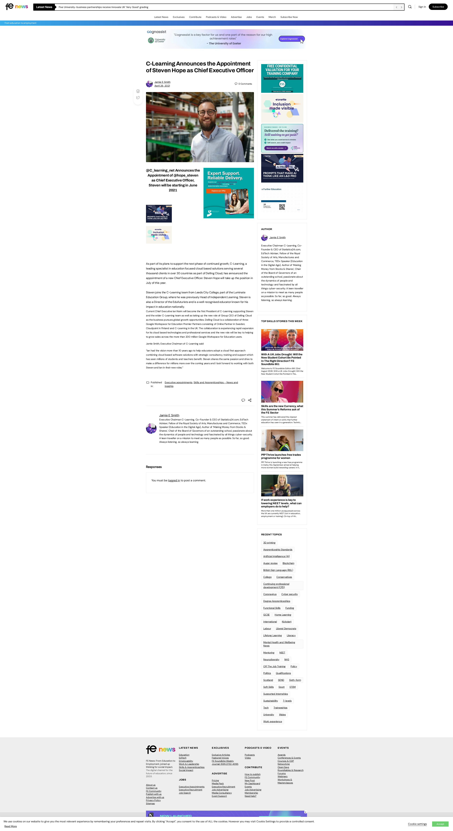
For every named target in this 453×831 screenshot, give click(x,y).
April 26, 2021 (162, 85)
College (267, 577)
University (268, 714)
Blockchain (288, 563)
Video (248, 757)
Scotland (268, 680)
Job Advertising (220, 789)
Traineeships (280, 707)
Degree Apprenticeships (276, 601)
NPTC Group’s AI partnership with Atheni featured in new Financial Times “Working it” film (109, 7)
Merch (272, 17)
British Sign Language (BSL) (278, 570)
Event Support (219, 796)
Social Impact (186, 770)
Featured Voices (220, 757)
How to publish (252, 774)
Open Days (283, 767)
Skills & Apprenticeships (192, 767)
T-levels (287, 700)
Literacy (291, 635)
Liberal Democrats (286, 628)
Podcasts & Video (216, 17)
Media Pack (218, 783)
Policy (294, 666)
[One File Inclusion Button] (159, 241)
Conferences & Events (289, 757)
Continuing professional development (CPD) (276, 585)
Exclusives (179, 17)
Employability (186, 760)
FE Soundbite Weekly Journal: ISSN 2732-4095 (225, 762)
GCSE (266, 614)
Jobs (249, 17)
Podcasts (250, 754)
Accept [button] (440, 824)
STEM (292, 686)
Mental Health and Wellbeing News (279, 644)
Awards (282, 754)
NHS (286, 659)
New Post (250, 780)
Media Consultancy (222, 792)
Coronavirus (269, 594)
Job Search (185, 792)
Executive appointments (178, 382)
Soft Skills (268, 686)
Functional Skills (271, 608)
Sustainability (270, 700)
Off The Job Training (274, 666)
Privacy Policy (153, 800)
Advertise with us (155, 797)
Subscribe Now (289, 17)
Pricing (215, 780)
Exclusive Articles (221, 754)
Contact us (151, 787)
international (270, 621)
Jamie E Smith (162, 82)
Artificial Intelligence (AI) (276, 556)
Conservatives (284, 577)
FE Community (153, 791)
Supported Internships (275, 693)
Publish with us (154, 794)
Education (184, 754)
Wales (282, 714)
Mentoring (268, 652)
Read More (10, 826)
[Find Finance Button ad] (282, 138)
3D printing (269, 542)
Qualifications (283, 673)
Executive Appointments (192, 786)
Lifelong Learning (272, 635)
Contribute (195, 17)
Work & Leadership (189, 763)
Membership (251, 792)
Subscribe (438, 6)
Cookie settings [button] (417, 824)
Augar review (270, 563)
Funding (289, 608)
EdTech (182, 757)
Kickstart (286, 621)
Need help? (250, 796)
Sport (282, 686)
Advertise (236, 17)
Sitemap (150, 803)
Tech (266, 707)
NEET (282, 652)
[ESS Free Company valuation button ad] (282, 78)
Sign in (422, 6)
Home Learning (283, 614)
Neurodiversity (271, 659)
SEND (281, 680)
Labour (267, 628)
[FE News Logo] (16, 6)
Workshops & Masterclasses (285, 781)
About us (151, 784)
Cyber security (289, 594)
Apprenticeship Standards (277, 549)
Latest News (161, 17)
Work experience (272, 721)
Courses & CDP (286, 760)
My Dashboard (252, 783)
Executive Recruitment (190, 789)
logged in (174, 480)
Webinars (283, 776)
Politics (267, 673)
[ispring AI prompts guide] (159, 220)
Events (260, 17)
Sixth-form (295, 680)
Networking (284, 763)
